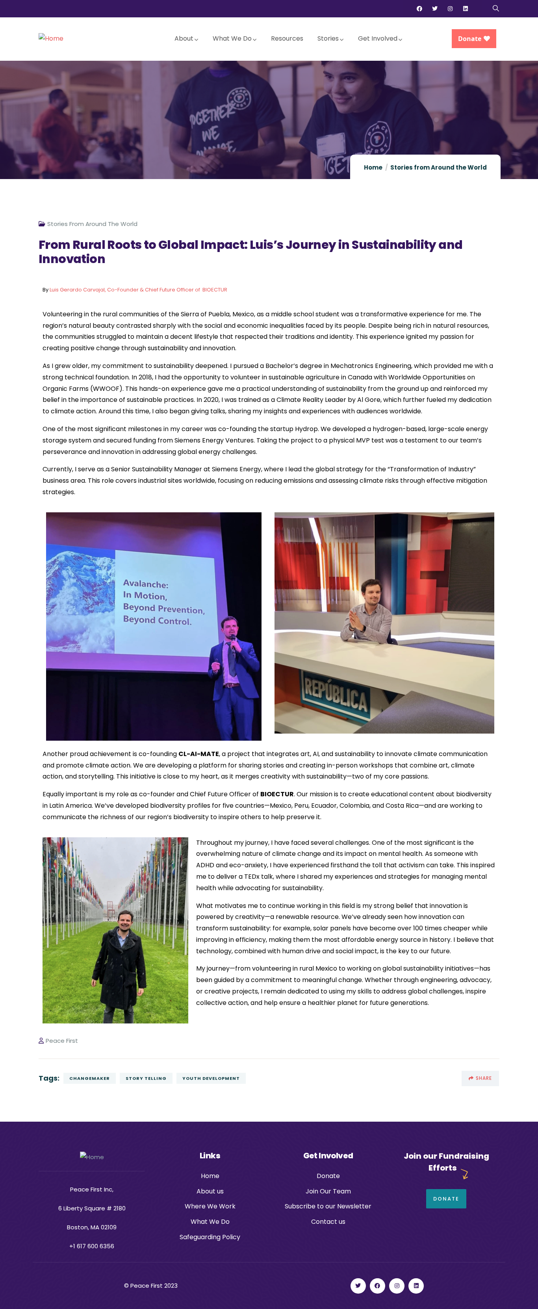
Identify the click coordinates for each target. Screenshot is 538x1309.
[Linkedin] (465, 8)
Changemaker (89, 1078)
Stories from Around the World (438, 167)
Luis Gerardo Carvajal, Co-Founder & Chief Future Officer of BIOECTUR (138, 289)
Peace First (62, 1040)
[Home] (51, 39)
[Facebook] (419, 8)
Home (373, 167)
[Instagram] (450, 8)
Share (484, 1078)
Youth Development (211, 1078)
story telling (146, 1078)
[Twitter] (435, 8)
